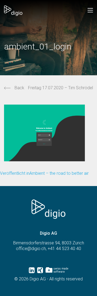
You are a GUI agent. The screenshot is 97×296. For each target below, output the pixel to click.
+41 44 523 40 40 (64, 248)
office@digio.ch (31, 248)
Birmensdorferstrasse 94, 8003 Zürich (48, 242)
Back (19, 87)
